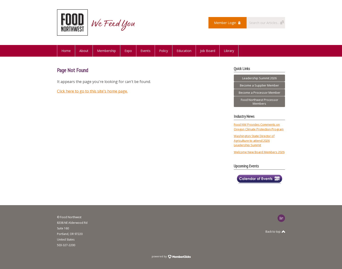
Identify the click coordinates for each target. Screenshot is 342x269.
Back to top (273, 232)
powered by (160, 256)
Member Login (225, 23)
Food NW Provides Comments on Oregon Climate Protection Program (259, 126)
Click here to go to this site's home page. (92, 91)
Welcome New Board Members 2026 (259, 152)
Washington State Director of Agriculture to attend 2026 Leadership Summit (254, 140)
